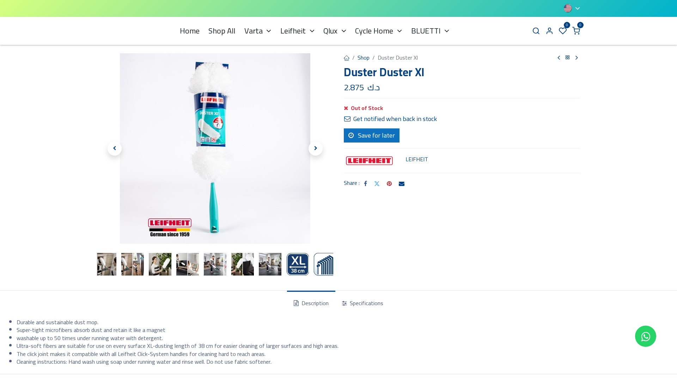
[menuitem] (189, 31)
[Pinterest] (389, 183)
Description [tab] (314, 303)
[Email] (401, 183)
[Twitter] (377, 183)
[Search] (536, 30)
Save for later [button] (375, 135)
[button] (114, 148)
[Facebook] (365, 183)
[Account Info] (549, 30)
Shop (364, 57)
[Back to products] (567, 57)
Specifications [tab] (365, 303)
